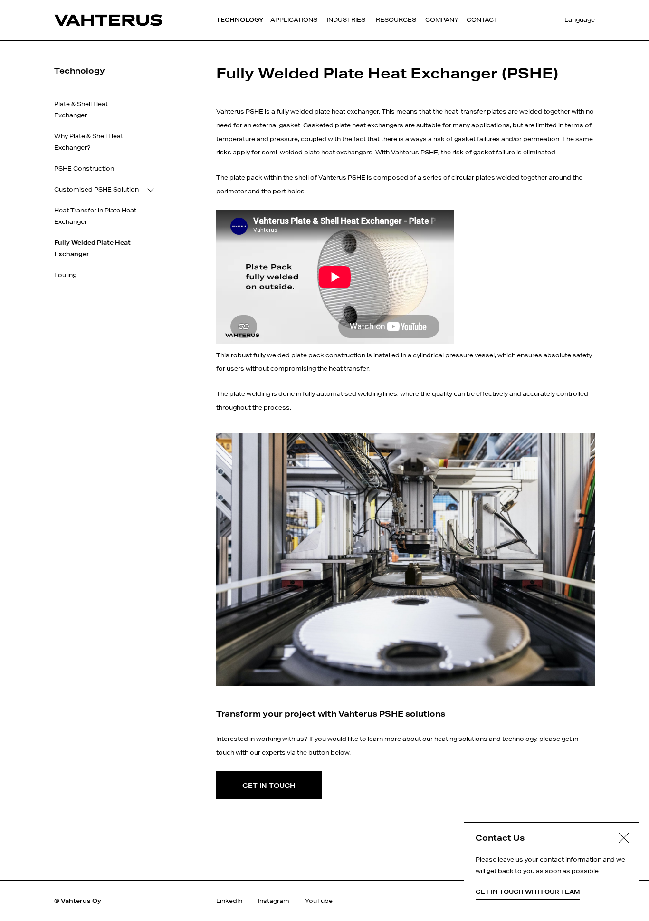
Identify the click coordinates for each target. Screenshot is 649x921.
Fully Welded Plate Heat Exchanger (92, 248)
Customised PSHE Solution (96, 189)
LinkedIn (229, 900)
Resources (396, 19)
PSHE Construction (84, 168)
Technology (239, 19)
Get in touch (269, 785)
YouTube (319, 900)
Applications (293, 19)
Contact (482, 19)
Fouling (65, 274)
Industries (346, 19)
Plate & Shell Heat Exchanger (81, 109)
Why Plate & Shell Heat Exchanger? (88, 142)
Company (441, 19)
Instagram (273, 900)
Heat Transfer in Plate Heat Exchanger (95, 216)
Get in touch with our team (528, 891)
